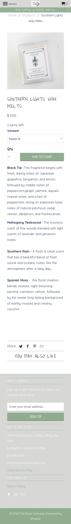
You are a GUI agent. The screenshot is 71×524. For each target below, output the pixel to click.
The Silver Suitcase (32, 513)
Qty (10, 149)
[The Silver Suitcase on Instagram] (16, 494)
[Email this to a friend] (41, 346)
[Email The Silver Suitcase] (23, 494)
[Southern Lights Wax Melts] (35, 60)
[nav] (10, 4)
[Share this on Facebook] (27, 346)
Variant (13, 131)
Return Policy (16, 486)
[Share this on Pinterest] (34, 346)
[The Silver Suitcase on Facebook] (9, 494)
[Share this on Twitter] (20, 346)
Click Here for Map (20, 470)
